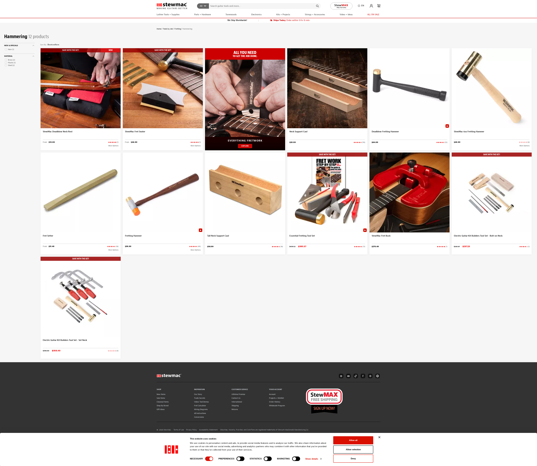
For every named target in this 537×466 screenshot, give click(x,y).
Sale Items (161, 398)
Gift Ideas (161, 409)
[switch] (240, 459)
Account (272, 394)
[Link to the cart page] (378, 6)
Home (159, 29)
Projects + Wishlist (276, 398)
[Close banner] (379, 437)
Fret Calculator (200, 405)
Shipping (235, 405)
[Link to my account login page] (371, 6)
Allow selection (353, 449)
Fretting (178, 29)
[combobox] (259, 6)
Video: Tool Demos (201, 402)
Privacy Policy (191, 430)
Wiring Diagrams (201, 409)
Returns (235, 409)
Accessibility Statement (208, 430)
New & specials (11, 45)
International (237, 402)
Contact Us (236, 398)
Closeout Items (163, 402)
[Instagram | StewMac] (340, 376)
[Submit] (317, 6)
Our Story (198, 394)
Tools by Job (168, 29)
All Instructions (200, 413)
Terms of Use (179, 430)
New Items (161, 394)
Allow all (353, 440)
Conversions (199, 417)
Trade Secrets (199, 398)
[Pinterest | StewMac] (370, 376)
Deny (353, 458)
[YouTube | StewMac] (348, 376)
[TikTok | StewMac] (355, 376)
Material (8, 56)
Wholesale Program (277, 405)
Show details (311, 459)
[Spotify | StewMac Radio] (377, 376)
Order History (274, 402)
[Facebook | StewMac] (362, 376)
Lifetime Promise (238, 394)
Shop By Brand (163, 405)
